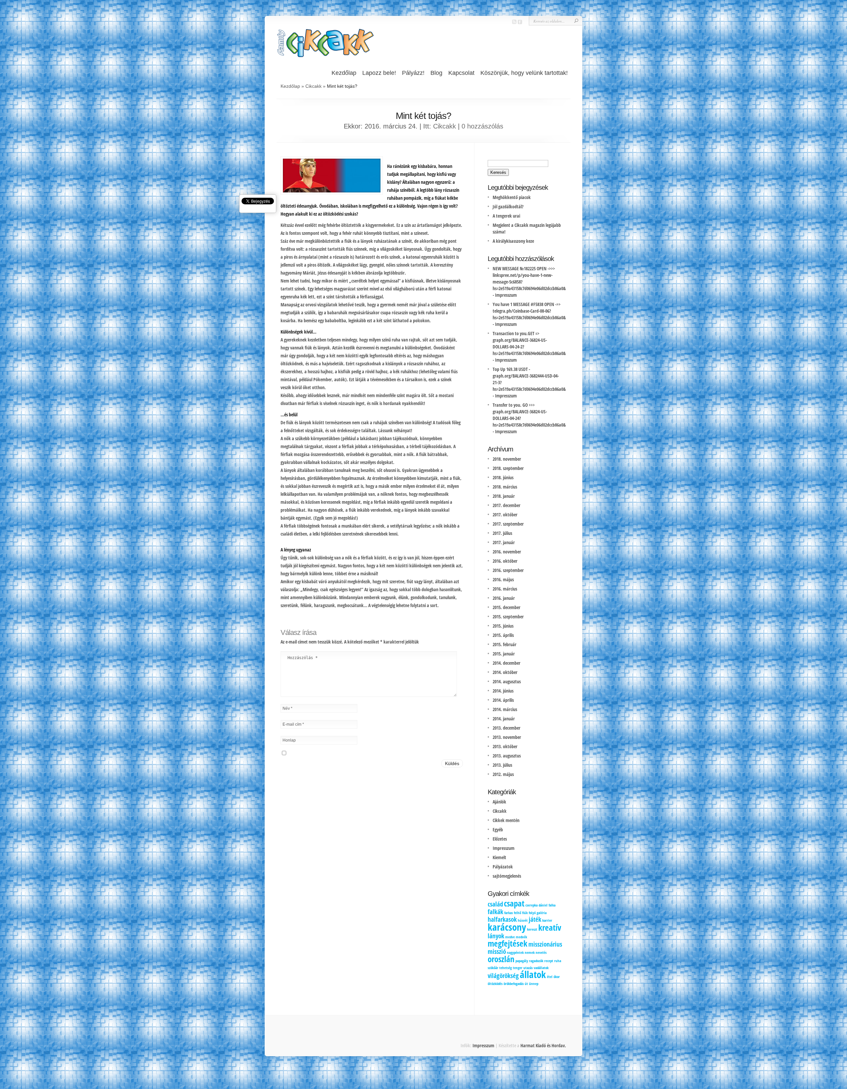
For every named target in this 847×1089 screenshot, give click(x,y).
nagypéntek (515, 952)
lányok (496, 936)
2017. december (506, 505)
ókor (557, 976)
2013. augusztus (507, 755)
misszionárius (545, 944)
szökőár (493, 967)
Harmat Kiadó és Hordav (542, 1045)
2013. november (507, 737)
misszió (497, 951)
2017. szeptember (508, 524)
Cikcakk (313, 86)
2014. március (505, 709)
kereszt (532, 929)
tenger (517, 967)
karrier (547, 920)
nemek (530, 952)
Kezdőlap (344, 73)
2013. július (502, 765)
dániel (543, 905)
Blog (436, 73)
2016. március (505, 589)
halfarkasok (502, 919)
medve (510, 937)
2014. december (506, 663)
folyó (532, 912)
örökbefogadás (514, 983)
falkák (495, 912)
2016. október (505, 561)
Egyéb (498, 829)
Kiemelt (499, 857)
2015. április (503, 635)
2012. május (503, 774)
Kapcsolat (461, 73)
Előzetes (500, 839)
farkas (508, 912)
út (526, 983)
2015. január (504, 653)
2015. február (504, 644)
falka (552, 905)
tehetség (505, 967)
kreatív (549, 927)
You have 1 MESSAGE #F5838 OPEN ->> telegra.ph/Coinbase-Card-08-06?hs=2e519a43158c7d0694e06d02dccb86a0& (529, 311)
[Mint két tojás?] (330, 190)
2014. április (503, 700)
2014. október (505, 672)
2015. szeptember (508, 616)
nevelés (541, 952)
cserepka (531, 905)
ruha (557, 961)
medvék (521, 937)
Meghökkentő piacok (512, 197)
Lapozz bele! (379, 73)
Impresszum (506, 295)
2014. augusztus (507, 681)
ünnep (533, 983)
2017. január (504, 542)
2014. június (503, 691)
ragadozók (536, 961)
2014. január (504, 718)
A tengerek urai (506, 216)
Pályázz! (413, 73)
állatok (533, 974)
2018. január (504, 496)
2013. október (505, 746)
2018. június (503, 477)
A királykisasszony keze (513, 241)
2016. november (507, 551)
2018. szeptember (508, 468)
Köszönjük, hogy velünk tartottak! (524, 73)
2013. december (506, 728)
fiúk (525, 912)
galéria (542, 912)
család (495, 904)
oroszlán (501, 959)
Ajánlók (499, 802)
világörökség (503, 975)
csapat (514, 903)
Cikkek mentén (506, 820)
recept (548, 961)
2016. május (503, 579)
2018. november (507, 459)
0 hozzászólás (482, 126)
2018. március (505, 487)
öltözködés (495, 983)
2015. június (503, 626)
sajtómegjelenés (507, 876)
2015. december (506, 607)
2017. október (505, 514)
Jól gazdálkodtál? (508, 206)
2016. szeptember (508, 570)
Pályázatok (503, 866)
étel (550, 976)
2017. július (502, 533)
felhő (517, 912)
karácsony (507, 927)
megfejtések (507, 943)
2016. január (504, 598)
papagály (521, 961)
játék (535, 919)
